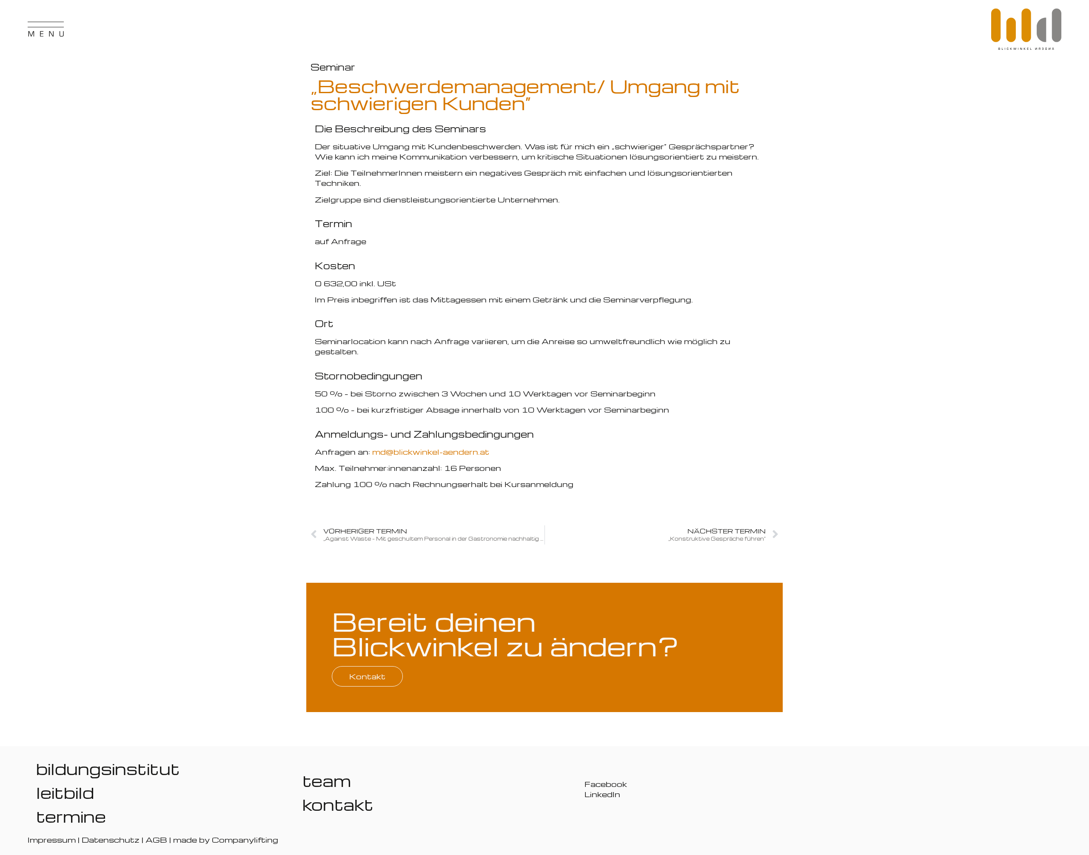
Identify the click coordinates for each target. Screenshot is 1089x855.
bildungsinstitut (108, 768)
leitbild (65, 792)
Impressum (52, 839)
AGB (156, 839)
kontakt (337, 804)
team (326, 780)
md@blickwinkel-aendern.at (430, 451)
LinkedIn (602, 794)
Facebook (605, 784)
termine (71, 816)
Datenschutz (111, 839)
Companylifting (245, 839)
